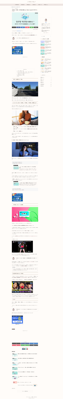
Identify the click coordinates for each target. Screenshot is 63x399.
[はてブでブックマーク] (23, 27)
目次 (24, 69)
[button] (36, 27)
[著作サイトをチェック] (22, 349)
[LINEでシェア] (32, 27)
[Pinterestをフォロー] (27, 349)
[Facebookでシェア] (18, 27)
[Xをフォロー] (24, 349)
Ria (45, 22)
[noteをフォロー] (25, 349)
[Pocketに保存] (27, 27)
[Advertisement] (25, 62)
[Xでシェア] (14, 27)
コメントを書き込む (25, 391)
